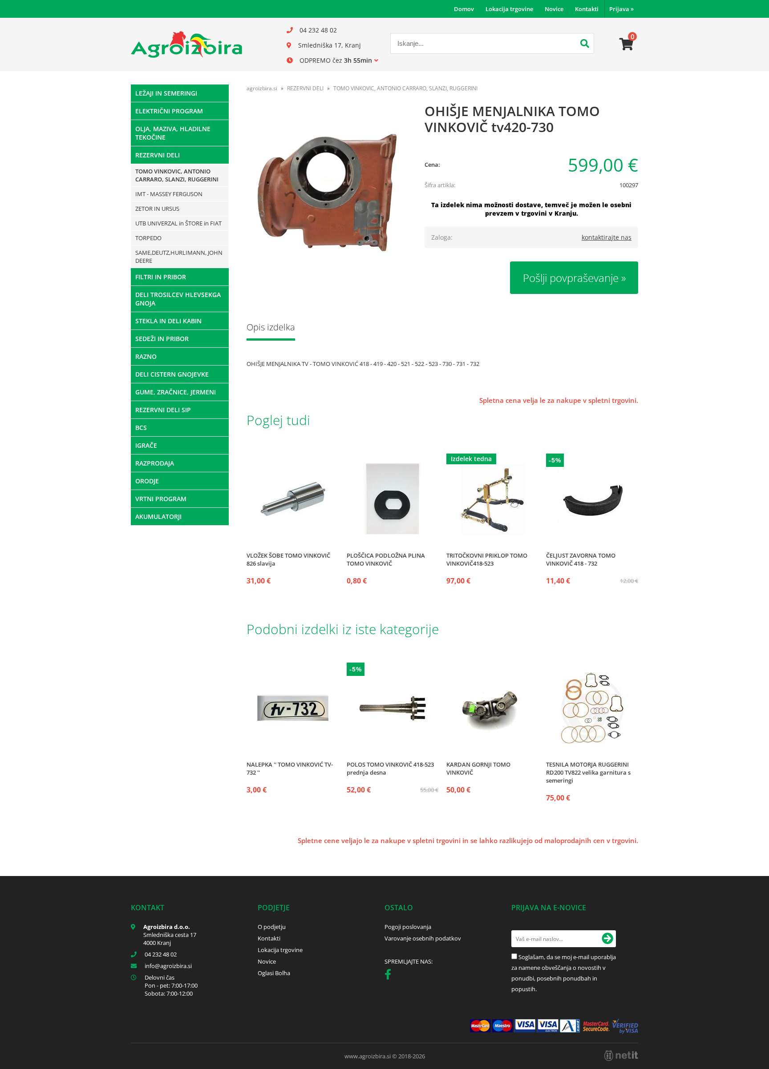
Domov (464, 9)
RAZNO (146, 356)
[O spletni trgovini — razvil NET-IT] (621, 1055)
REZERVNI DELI (157, 155)
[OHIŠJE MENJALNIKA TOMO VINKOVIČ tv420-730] (327, 190)
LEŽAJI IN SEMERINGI (166, 93)
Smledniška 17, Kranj (329, 45)
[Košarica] (626, 44)
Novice (554, 9)
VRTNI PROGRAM (160, 498)
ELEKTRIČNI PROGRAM (169, 111)
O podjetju (272, 927)
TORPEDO (148, 238)
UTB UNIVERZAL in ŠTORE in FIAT (178, 223)
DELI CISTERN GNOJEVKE (172, 374)
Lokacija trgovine (509, 9)
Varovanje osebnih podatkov (422, 938)
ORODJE (147, 481)
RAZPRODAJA (154, 463)
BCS (141, 427)
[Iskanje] (585, 44)
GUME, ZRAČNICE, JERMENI (175, 392)
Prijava (621, 9)
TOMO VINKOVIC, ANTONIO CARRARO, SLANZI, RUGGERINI (177, 175)
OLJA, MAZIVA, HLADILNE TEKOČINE (172, 133)
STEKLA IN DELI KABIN (168, 321)
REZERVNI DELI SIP (163, 410)
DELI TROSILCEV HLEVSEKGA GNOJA (178, 298)
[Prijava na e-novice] (607, 938)
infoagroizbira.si (168, 966)
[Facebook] (390, 976)
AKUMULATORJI (158, 516)
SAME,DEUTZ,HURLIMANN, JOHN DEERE (179, 257)
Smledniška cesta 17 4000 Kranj (169, 939)
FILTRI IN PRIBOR (160, 277)
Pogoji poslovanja (407, 927)
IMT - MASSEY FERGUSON (168, 194)
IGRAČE (146, 445)
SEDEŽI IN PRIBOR (162, 338)
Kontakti (587, 9)
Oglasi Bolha (274, 973)
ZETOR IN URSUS (157, 209)
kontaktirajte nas (606, 237)
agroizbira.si (262, 88)
